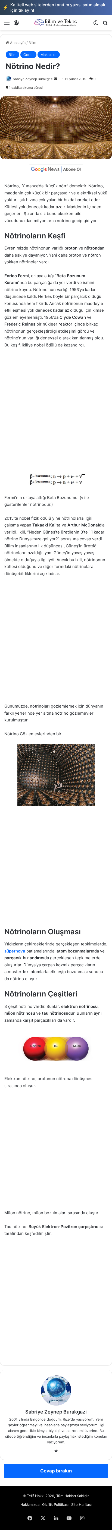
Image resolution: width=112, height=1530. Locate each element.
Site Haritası (81, 1504)
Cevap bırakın (56, 1471)
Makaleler (49, 54)
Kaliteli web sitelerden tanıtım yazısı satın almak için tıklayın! (54, 7)
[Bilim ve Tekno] (56, 22)
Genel (28, 54)
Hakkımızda (29, 1504)
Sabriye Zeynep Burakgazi (33, 79)
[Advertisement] (56, 411)
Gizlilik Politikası (55, 1504)
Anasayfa (17, 42)
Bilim (32, 42)
